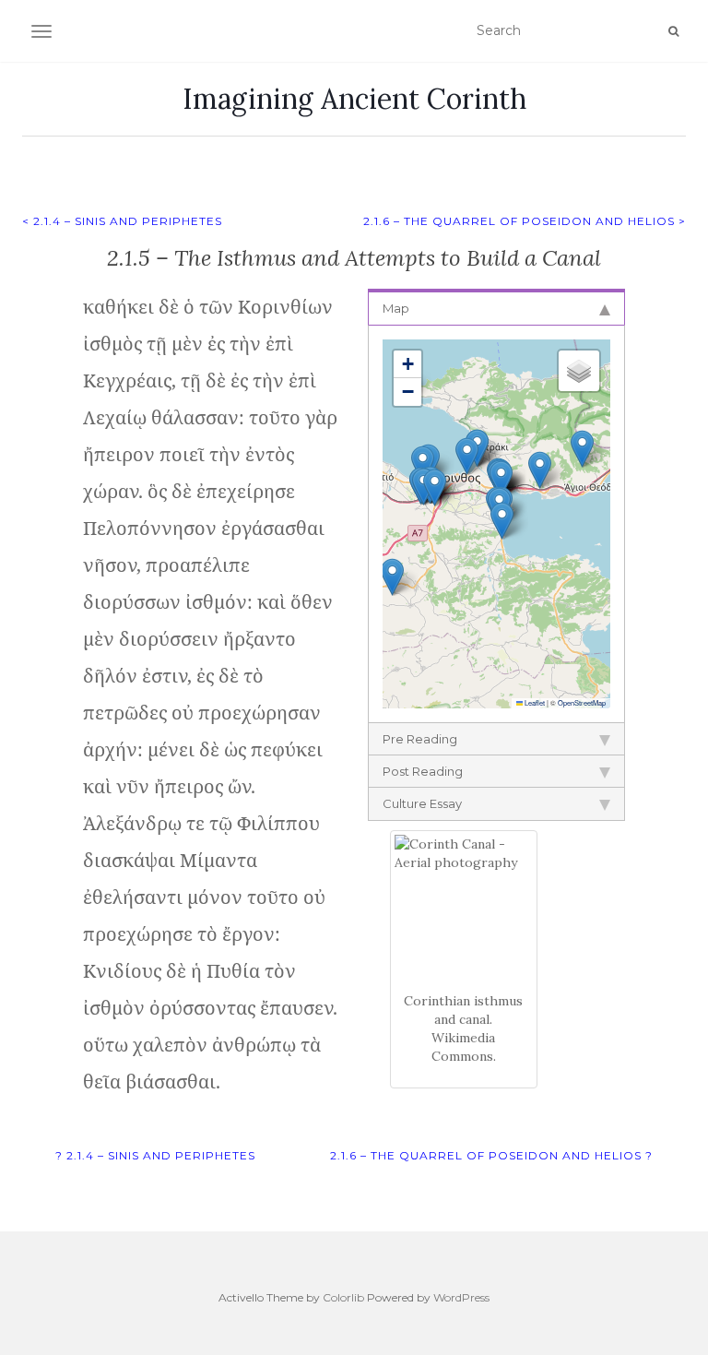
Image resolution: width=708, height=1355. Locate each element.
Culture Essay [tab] (422, 803)
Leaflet (534, 702)
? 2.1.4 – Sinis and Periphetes (155, 1155)
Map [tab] (396, 308)
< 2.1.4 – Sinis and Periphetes (122, 221)
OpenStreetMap (582, 702)
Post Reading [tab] (423, 771)
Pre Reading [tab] (420, 738)
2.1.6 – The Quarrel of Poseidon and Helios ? (491, 1155)
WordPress (461, 1297)
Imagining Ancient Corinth (354, 99)
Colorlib (343, 1297)
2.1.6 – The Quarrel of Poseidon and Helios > (524, 221)
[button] (466, 456)
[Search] (673, 31)
